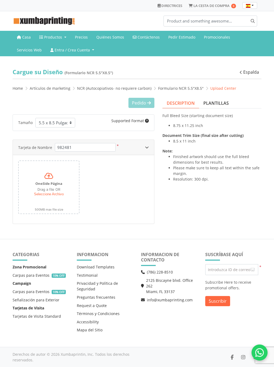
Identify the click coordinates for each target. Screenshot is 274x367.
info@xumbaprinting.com (170, 299)
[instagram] (243, 357)
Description (181, 103)
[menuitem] (24, 37)
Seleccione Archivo (49, 194)
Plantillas (216, 103)
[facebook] (232, 357)
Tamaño (25, 122)
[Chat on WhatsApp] (260, 352)
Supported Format (128, 120)
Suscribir (218, 301)
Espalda (251, 72)
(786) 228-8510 (160, 272)
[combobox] (249, 5)
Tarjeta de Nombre (35, 147)
